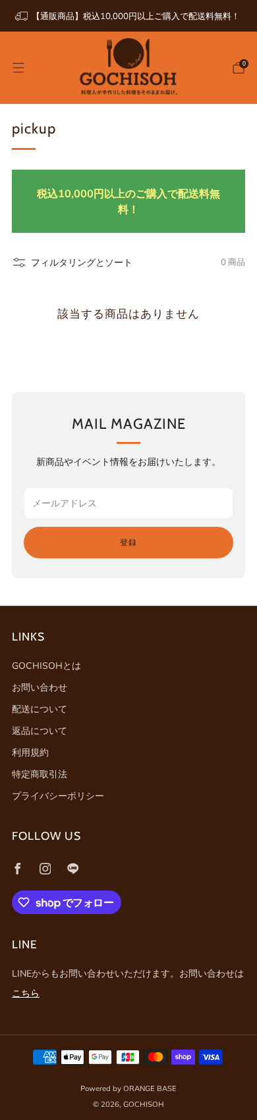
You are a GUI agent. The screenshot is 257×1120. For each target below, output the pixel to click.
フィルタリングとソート (81, 262)
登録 (128, 542)
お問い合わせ (39, 687)
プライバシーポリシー (58, 796)
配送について (39, 709)
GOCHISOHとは (46, 665)
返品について (39, 731)
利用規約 (30, 752)
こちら (26, 993)
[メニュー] (18, 67)
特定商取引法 (39, 774)
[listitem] (128, 16)
